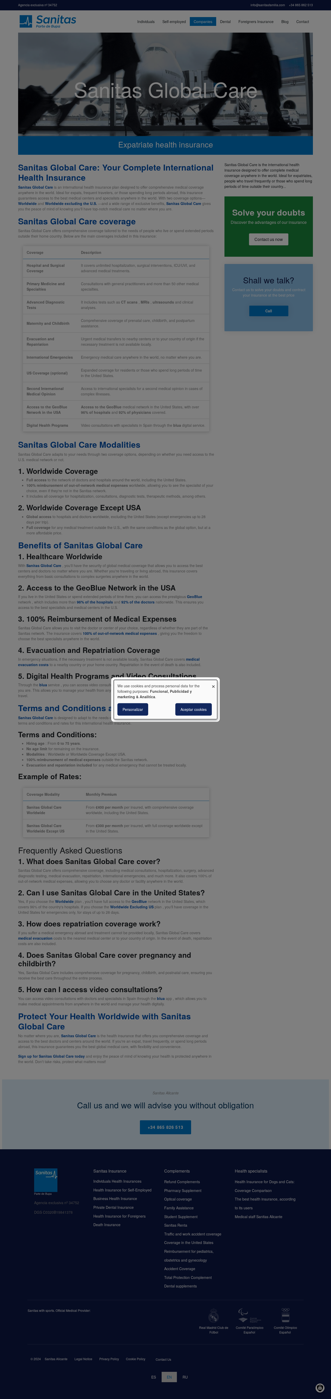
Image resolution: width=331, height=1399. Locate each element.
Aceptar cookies (193, 709)
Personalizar (133, 709)
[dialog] (165, 699)
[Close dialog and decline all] (213, 683)
